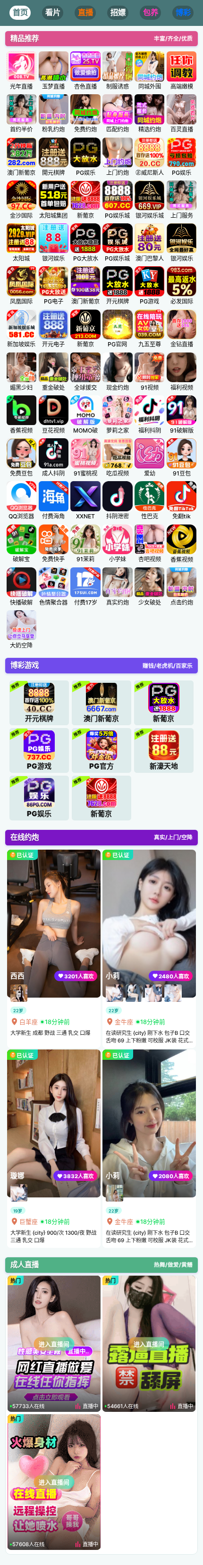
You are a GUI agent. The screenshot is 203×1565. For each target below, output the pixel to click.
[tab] (20, 13)
